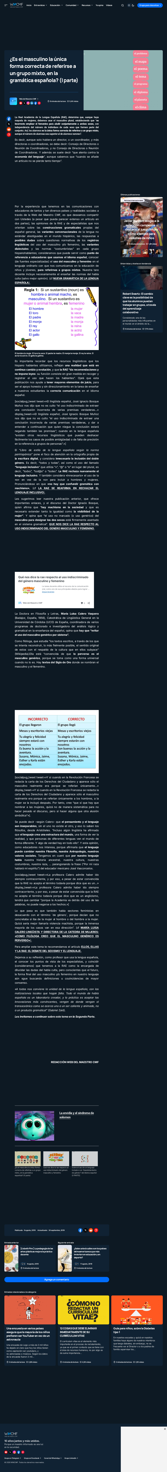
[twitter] (24, 103)
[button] (6, 5)
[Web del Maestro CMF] (13, 101)
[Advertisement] (83, 29)
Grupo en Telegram (11, 1458)
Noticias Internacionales (133, 200)
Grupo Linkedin (70, 1458)
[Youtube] (6, 1452)
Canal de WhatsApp (52, 1458)
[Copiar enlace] (8, 134)
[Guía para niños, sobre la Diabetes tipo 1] (137, 1309)
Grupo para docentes (149, 5)
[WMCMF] (23, 1452)
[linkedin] (32, 103)
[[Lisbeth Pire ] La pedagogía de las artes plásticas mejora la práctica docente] (11, 1258)
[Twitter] (10, 1452)
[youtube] (21, 103)
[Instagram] (14, 1452)
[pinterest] (39, 103)
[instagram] (28, 103)
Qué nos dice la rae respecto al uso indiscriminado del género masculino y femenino (55, 1170)
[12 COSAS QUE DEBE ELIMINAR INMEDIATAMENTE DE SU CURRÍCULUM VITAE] (83, 1309)
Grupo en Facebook (31, 1458)
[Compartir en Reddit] (8, 129)
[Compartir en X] (8, 124)
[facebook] (35, 103)
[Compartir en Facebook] (8, 118)
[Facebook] (19, 1452)
